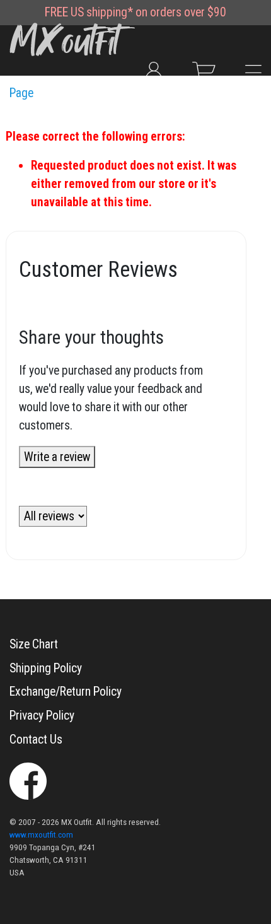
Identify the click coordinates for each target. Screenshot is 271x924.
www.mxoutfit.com (41, 834)
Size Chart (33, 644)
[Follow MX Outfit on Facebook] (28, 780)
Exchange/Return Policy (65, 691)
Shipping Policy (45, 668)
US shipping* (102, 12)
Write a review (57, 457)
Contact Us (35, 739)
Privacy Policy (41, 715)
